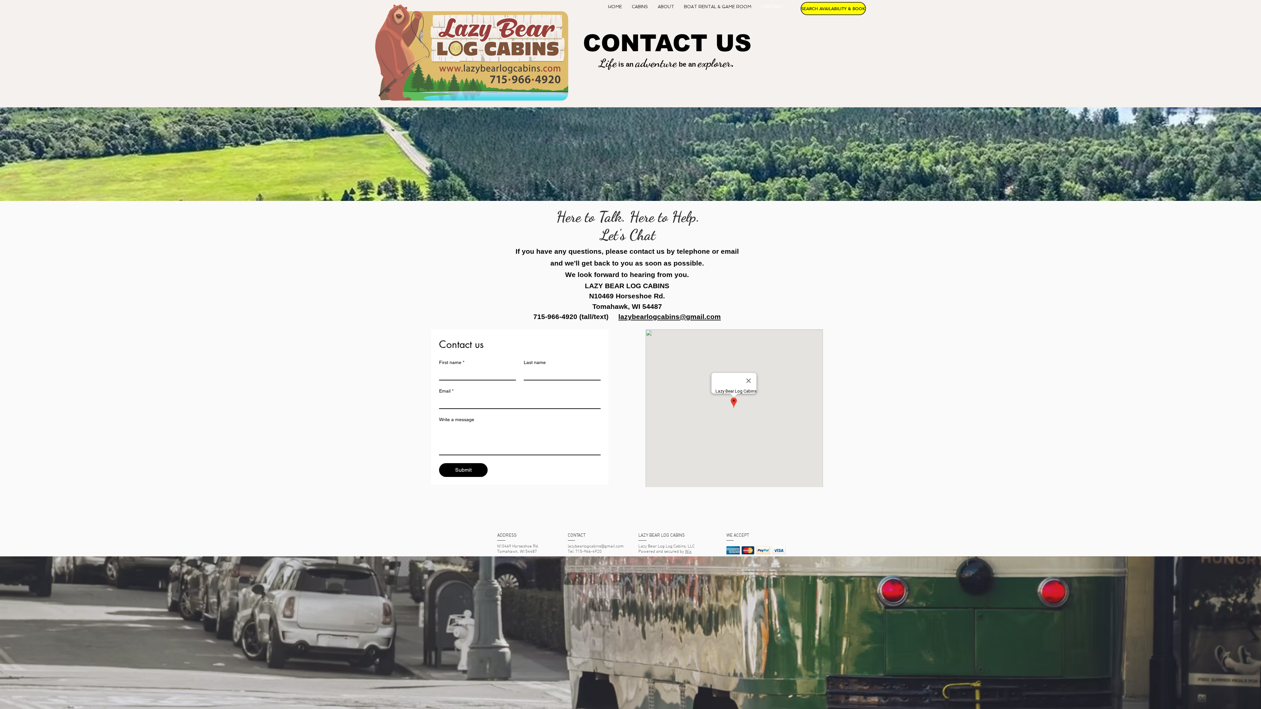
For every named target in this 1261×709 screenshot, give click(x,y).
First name (451, 362)
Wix (688, 551)
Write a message (456, 419)
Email (446, 391)
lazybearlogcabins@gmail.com (669, 316)
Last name (535, 362)
